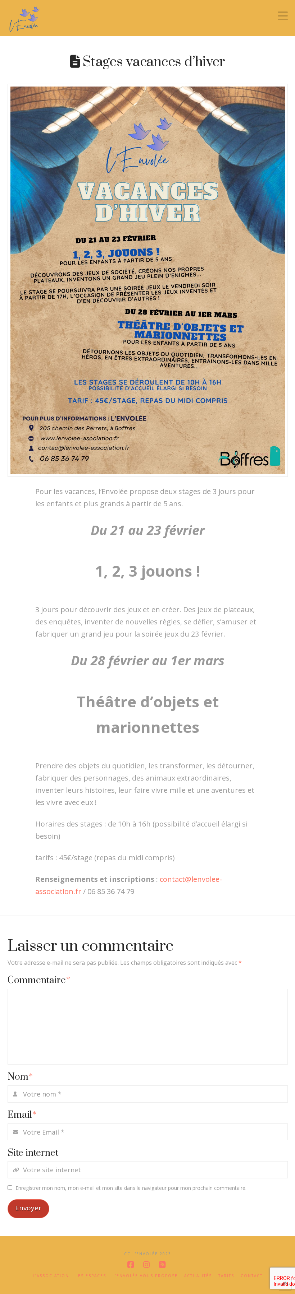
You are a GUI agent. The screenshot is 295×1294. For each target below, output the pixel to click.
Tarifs (226, 1276)
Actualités (198, 1276)
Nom (20, 1077)
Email (22, 1115)
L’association (51, 1276)
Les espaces (91, 1276)
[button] (283, 16)
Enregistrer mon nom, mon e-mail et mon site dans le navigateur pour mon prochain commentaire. (130, 1187)
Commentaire (39, 980)
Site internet (33, 1153)
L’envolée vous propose (145, 1276)
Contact (252, 1276)
